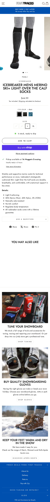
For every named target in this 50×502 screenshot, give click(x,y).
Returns (25, 479)
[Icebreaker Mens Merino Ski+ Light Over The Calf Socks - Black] (8, 279)
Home (24, 77)
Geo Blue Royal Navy (30, 114)
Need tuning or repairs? (24, 490)
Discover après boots (25, 458)
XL (33, 126)
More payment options (25, 153)
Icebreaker (25, 81)
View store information (13, 167)
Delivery (25, 475)
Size (25, 121)
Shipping (22, 101)
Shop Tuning (25, 342)
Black (19, 114)
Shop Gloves (25, 400)
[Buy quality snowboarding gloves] (25, 363)
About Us (25, 471)
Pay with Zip (25, 483)
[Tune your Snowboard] (25, 307)
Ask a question (25, 219)
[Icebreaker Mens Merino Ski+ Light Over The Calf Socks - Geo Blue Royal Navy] (13, 279)
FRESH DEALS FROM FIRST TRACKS (24, 465)
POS (16, 500)
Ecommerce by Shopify (28, 500)
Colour (25, 110)
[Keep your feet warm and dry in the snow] (25, 421)
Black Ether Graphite (25, 114)
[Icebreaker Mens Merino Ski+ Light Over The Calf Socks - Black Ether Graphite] (11, 279)
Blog (24, 495)
